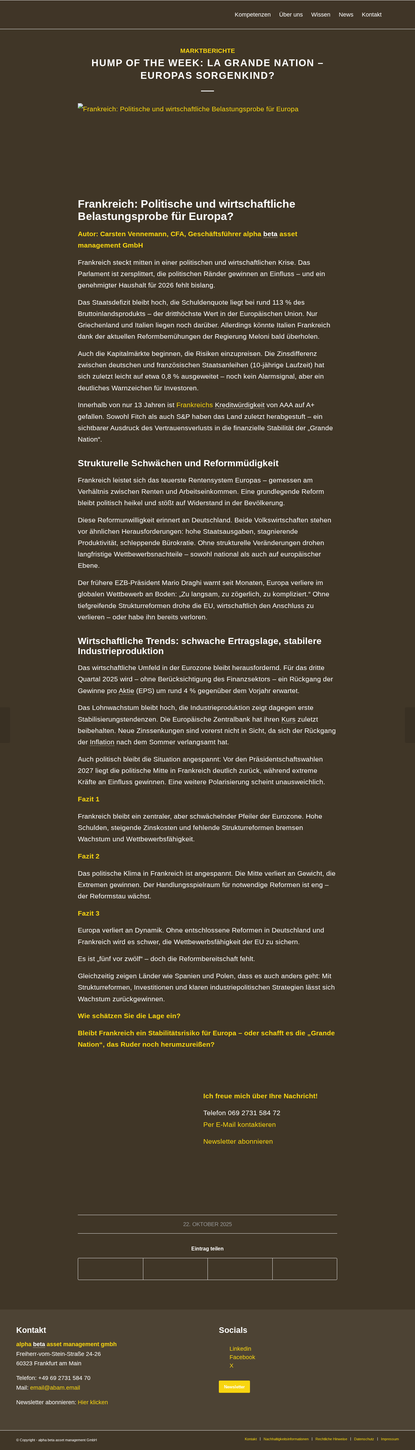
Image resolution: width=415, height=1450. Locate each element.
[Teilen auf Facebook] (110, 1268)
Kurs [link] (288, 719)
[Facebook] (223, 1357)
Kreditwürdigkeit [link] (240, 404)
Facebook (242, 1357)
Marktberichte (207, 50)
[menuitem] (253, 14)
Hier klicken (93, 1402)
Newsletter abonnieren (238, 1141)
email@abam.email (55, 1387)
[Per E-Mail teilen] (305, 1268)
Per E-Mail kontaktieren (239, 1124)
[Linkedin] (223, 1348)
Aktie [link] (126, 690)
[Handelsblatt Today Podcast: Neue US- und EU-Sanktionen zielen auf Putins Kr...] (410, 725)
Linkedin (240, 1348)
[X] (223, 1365)
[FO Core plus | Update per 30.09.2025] (5, 725)
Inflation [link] (102, 742)
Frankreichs (195, 404)
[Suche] (392, 14)
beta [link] (270, 234)
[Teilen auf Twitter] (175, 1268)
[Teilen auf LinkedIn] (240, 1268)
